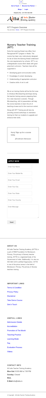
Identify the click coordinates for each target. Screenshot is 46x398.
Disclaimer (11, 296)
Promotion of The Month (16, 330)
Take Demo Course (14, 300)
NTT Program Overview (17, 27)
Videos (10, 351)
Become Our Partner (28, 6)
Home (17, 30)
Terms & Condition (14, 287)
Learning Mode (13, 339)
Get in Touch (15, 6)
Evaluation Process (14, 347)
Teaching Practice (14, 334)
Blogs (20, 9)
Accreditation (12, 326)
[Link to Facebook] (21, 2)
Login (26, 9)
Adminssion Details (14, 322)
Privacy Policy (12, 291)
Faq (8, 343)
